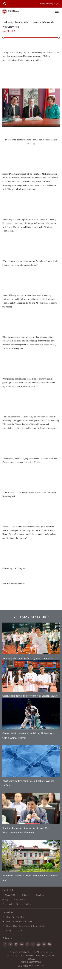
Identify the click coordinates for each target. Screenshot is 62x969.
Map (6, 899)
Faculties (40, 895)
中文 (56, 4)
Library (25, 895)
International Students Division (18, 904)
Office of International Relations (19, 921)
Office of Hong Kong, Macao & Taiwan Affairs (25, 926)
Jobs (20, 930)
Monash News (18, 583)
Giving (8, 930)
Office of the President (14, 917)
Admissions (21, 899)
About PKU (10, 895)
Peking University (46, 4)
